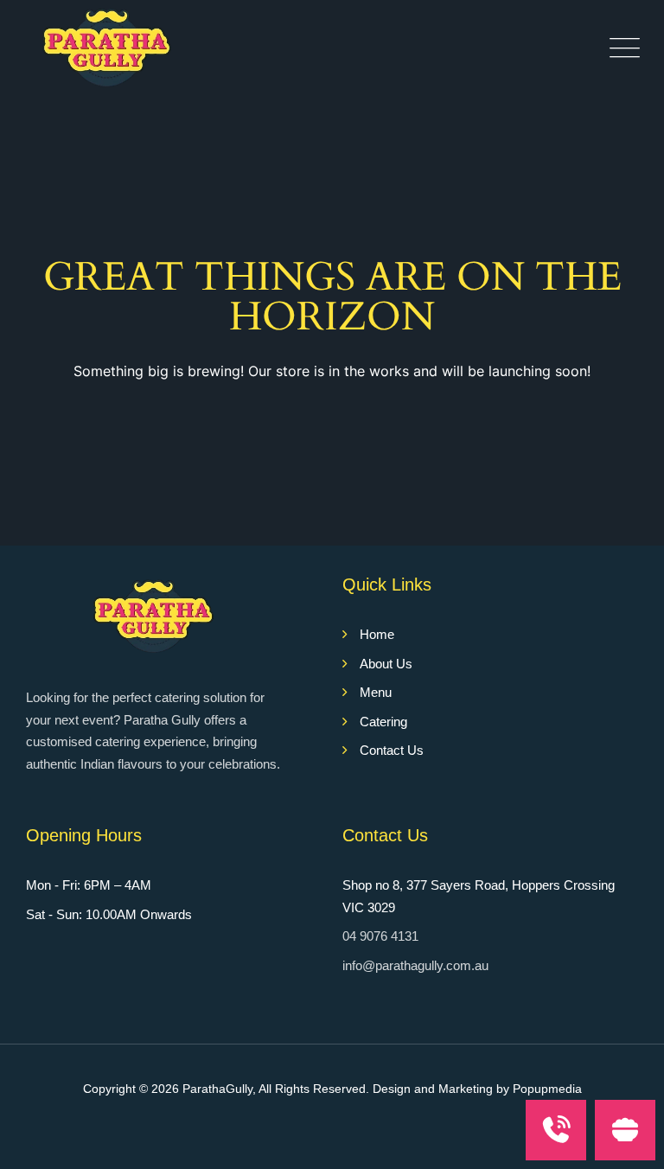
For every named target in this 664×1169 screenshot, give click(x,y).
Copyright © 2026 (132, 1089)
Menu (376, 692)
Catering (383, 721)
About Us (386, 663)
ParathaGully (217, 1089)
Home (377, 634)
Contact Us (392, 750)
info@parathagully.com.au (415, 965)
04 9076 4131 (380, 936)
